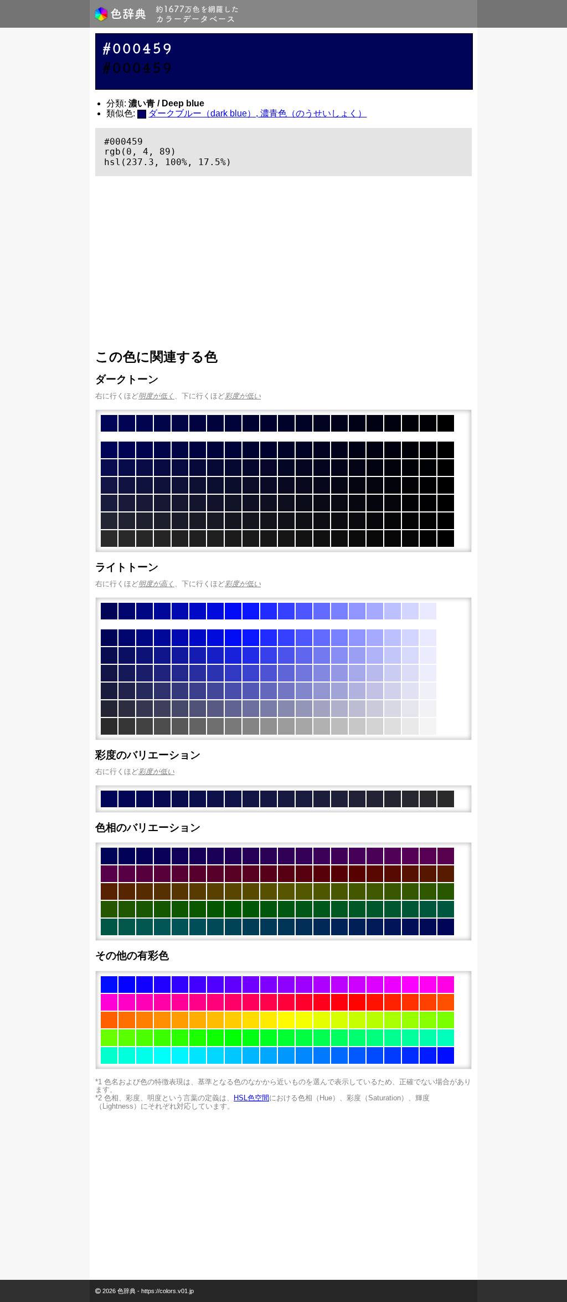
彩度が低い (243, 396)
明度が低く (156, 396)
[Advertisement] (283, 262)
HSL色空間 (251, 1098)
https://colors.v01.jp (167, 1291)
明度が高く (156, 584)
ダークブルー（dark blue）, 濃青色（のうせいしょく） (257, 113)
